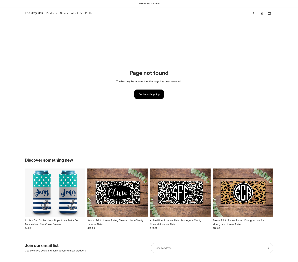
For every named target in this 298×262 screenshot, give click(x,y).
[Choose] (80, 212)
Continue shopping (149, 94)
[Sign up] (268, 248)
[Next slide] (80, 193)
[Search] (254, 13)
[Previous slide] (30, 193)
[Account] (262, 13)
